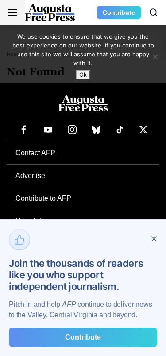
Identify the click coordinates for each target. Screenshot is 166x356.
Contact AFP (35, 153)
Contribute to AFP (43, 198)
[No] (155, 56)
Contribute (119, 12)
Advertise (30, 175)
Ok (83, 74)
